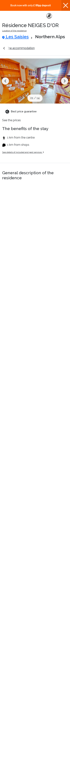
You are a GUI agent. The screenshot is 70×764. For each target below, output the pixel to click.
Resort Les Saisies (53, 48)
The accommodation (20, 48)
